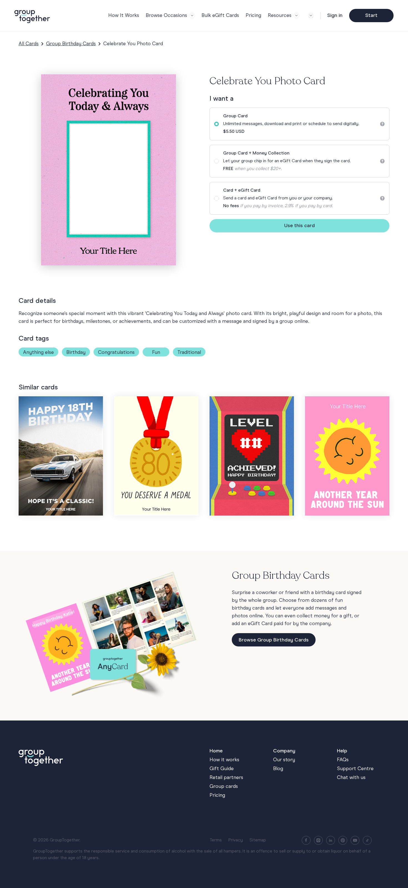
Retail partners (226, 777)
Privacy (235, 840)
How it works (224, 759)
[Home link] (108, 756)
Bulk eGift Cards (220, 15)
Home (216, 751)
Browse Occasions (166, 15)
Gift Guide (222, 768)
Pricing (253, 15)
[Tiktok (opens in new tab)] (367, 840)
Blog (278, 768)
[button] (310, 16)
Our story (284, 759)
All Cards (29, 43)
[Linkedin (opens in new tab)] (330, 840)
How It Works (123, 15)
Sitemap (258, 840)
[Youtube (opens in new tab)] (355, 840)
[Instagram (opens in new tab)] (318, 840)
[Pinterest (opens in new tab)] (342, 840)
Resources (279, 15)
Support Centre (355, 768)
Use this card (299, 225)
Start (371, 15)
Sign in (334, 15)
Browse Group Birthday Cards (274, 640)
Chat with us (351, 777)
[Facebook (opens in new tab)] (306, 840)
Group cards (224, 786)
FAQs (343, 759)
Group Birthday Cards (71, 43)
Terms (216, 840)
